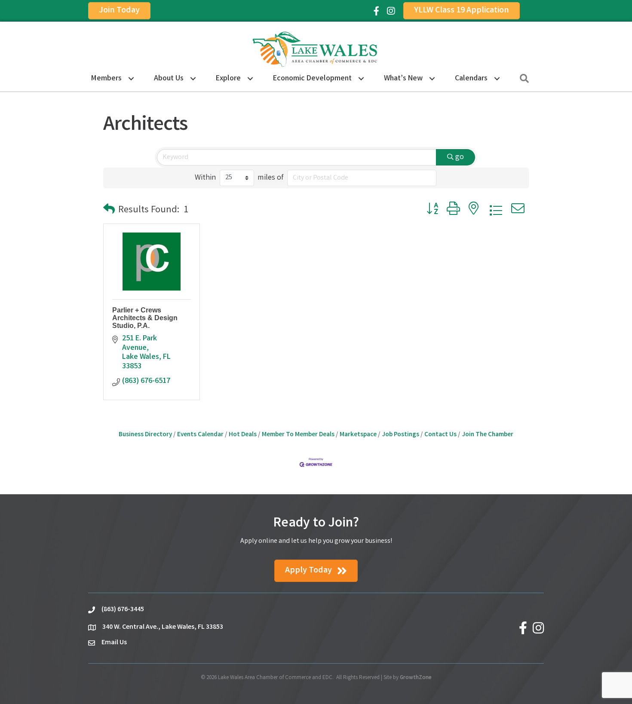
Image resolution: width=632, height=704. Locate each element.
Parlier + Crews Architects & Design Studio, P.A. (145, 317)
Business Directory (145, 435)
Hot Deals (243, 435)
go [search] (459, 157)
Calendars (471, 78)
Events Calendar (200, 435)
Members (106, 78)
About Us (169, 78)
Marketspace (358, 435)
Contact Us (440, 435)
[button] (109, 211)
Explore (228, 78)
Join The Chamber (487, 435)
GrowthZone (416, 678)
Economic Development (312, 78)
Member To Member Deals (298, 435)
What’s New (403, 78)
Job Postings (400, 435)
